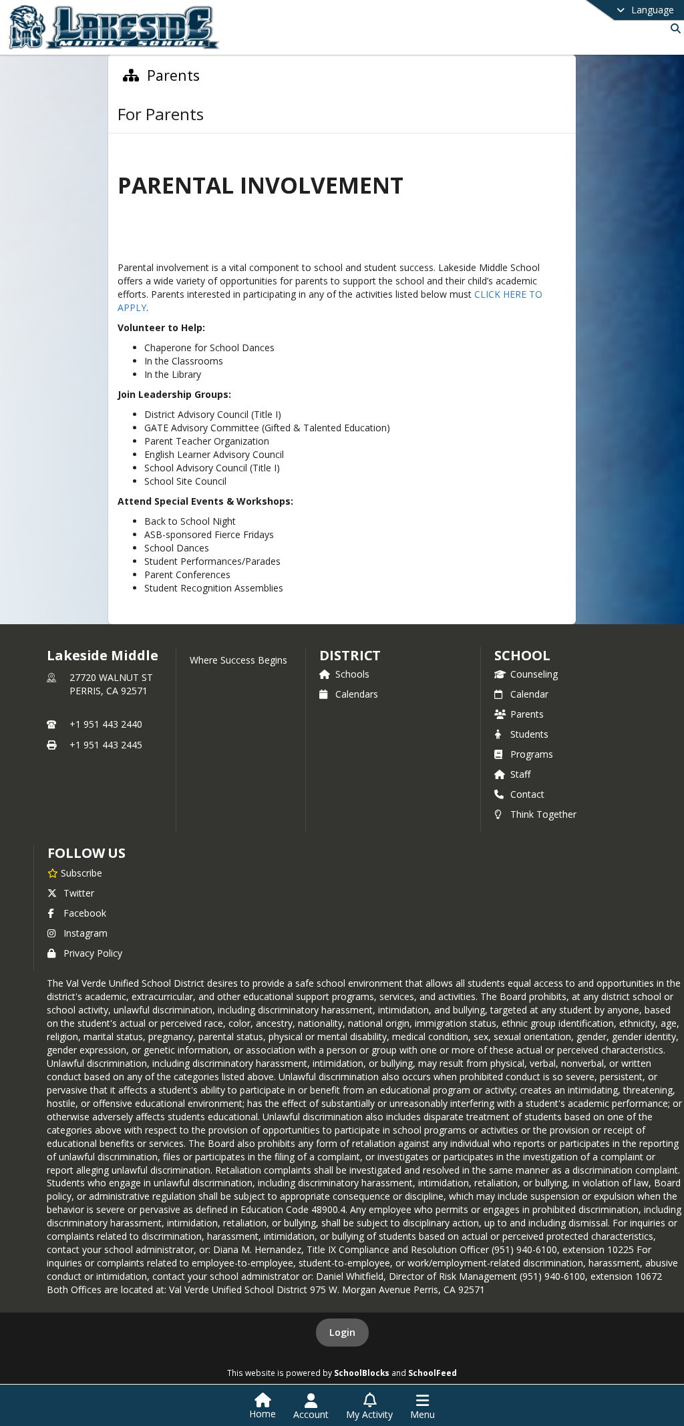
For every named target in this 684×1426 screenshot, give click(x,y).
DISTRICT (350, 655)
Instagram (85, 933)
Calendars (356, 694)
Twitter (78, 893)
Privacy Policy (92, 953)
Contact (527, 794)
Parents (527, 714)
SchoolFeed (432, 1372)
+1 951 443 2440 (105, 724)
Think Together (543, 814)
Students (529, 734)
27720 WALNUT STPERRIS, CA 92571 (111, 684)
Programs (531, 754)
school (522, 655)
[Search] (673, 28)
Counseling (534, 674)
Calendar (529, 694)
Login (342, 1332)
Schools (352, 674)
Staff (520, 774)
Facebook (84, 913)
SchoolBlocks (361, 1372)
